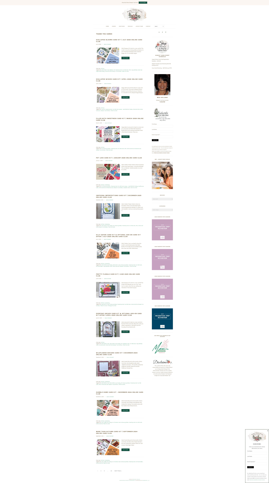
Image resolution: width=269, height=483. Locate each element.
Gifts (130, 69)
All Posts (102, 68)
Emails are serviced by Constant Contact (162, 152)
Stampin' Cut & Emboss (117, 71)
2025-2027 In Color (117, 264)
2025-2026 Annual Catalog (107, 225)
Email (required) (156, 134)
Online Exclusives (137, 148)
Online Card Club (108, 71)
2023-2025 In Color (105, 343)
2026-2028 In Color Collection (107, 69)
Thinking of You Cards (112, 305)
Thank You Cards (125, 71)
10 (111, 470)
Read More (125, 97)
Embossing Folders (106, 148)
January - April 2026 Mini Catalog (125, 109)
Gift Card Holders (99, 266)
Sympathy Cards (127, 187)
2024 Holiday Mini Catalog (107, 422)
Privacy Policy (136, 479)
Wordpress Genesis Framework (127, 480)
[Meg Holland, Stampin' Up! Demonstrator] (134, 20)
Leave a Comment (107, 44)
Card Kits (103, 109)
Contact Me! (162, 101)
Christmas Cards (117, 422)
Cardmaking (107, 184)
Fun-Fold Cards (125, 69)
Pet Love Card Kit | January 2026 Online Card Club (119, 158)
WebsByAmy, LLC (145, 480)
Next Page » (118, 470)
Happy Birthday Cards (135, 69)
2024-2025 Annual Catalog (115, 343)
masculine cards (102, 345)
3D (114, 69)
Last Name (154, 129)
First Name (154, 124)
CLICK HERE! (143, 2)
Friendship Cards (118, 69)
